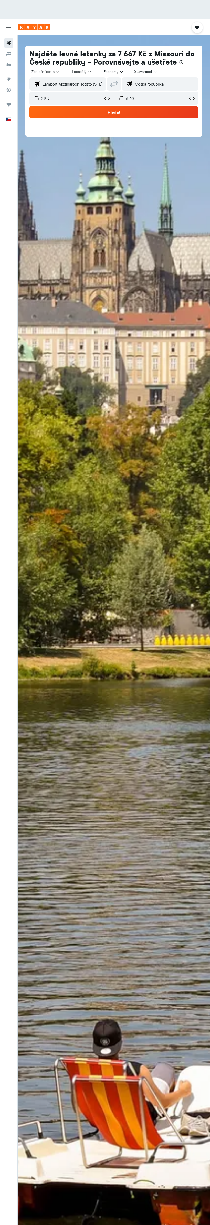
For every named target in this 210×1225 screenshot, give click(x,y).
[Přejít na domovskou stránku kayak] (34, 27)
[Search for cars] (8, 64)
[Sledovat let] (8, 90)
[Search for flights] (8, 43)
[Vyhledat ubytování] (8, 54)
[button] (8, 27)
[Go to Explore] (8, 79)
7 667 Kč (132, 53)
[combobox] (113, 71)
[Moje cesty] (8, 104)
